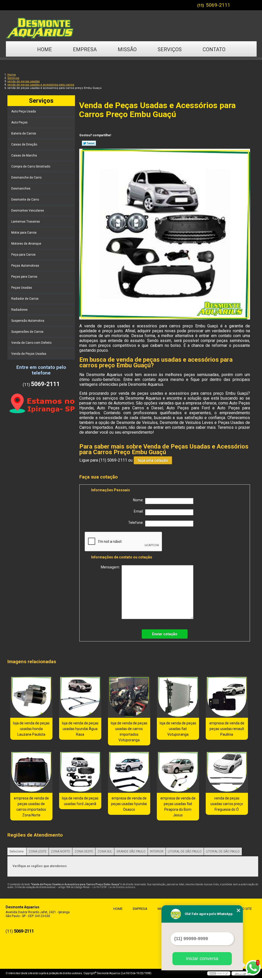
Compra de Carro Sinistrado (30, 166)
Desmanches (20, 188)
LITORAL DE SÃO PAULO (185, 851)
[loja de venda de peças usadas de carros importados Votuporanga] (129, 697)
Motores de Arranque (26, 243)
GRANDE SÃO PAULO (131, 851)
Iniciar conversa (202, 958)
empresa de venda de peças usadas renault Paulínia (226, 728)
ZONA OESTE (83, 851)
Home (44, 49)
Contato (214, 49)
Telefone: (136, 523)
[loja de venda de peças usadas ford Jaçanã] (80, 772)
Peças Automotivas (25, 265)
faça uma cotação (153, 460)
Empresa (85, 49)
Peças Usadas (21, 287)
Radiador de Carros (25, 298)
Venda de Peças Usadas (28, 354)
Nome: (139, 500)
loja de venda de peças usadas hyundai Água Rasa (80, 728)
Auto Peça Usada (23, 111)
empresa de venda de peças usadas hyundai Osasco (129, 803)
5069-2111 (218, 5)
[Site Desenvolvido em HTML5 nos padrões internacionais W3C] (218, 973)
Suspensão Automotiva (27, 320)
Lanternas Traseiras (25, 221)
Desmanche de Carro (26, 177)
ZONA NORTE (60, 851)
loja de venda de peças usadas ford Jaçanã (80, 801)
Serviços (170, 49)
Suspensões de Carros (27, 332)
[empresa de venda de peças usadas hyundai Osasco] (129, 772)
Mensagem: (111, 567)
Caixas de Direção (24, 144)
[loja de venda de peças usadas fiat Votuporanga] (178, 697)
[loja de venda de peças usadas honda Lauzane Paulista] (31, 697)
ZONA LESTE (38, 851)
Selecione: (16, 851)
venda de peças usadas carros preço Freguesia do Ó (226, 803)
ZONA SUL (104, 851)
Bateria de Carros (23, 133)
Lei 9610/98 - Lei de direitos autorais (113, 887)
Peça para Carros (23, 254)
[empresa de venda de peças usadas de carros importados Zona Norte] (31, 772)
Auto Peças (19, 122)
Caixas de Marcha (24, 155)
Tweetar (89, 143)
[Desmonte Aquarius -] (131, 26)
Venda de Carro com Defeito (31, 343)
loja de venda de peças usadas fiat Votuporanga (178, 728)
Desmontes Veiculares (27, 210)
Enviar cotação (164, 634)
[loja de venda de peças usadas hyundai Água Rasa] (80, 697)
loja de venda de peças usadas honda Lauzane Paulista (31, 728)
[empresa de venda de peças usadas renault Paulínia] (227, 697)
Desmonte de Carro (25, 199)
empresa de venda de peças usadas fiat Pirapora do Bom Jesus (177, 806)
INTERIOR (156, 851)
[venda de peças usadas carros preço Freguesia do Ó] (227, 772)
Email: (139, 511)
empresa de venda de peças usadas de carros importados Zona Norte (31, 806)
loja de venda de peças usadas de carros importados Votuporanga (129, 731)
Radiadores (19, 309)
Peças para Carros (24, 276)
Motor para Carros (24, 232)
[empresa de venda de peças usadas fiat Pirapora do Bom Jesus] (178, 772)
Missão (127, 49)
